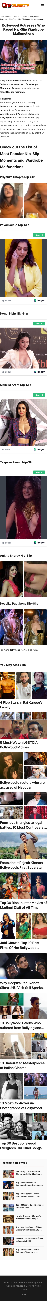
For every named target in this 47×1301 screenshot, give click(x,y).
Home (24, 1294)
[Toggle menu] (42, 5)
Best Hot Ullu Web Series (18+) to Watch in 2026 (29, 1239)
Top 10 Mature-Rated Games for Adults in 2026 (30, 1206)
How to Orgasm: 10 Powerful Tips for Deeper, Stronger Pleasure (28, 1217)
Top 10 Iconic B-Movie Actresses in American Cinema (29, 1183)
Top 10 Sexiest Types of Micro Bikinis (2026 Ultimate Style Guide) (29, 1228)
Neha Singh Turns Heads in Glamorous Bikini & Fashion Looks (28, 1172)
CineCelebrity (5, 16)
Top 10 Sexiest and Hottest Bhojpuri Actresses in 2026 (28, 1195)
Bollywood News (20, 16)
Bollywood (5, 117)
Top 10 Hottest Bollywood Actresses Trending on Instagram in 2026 (27, 1250)
